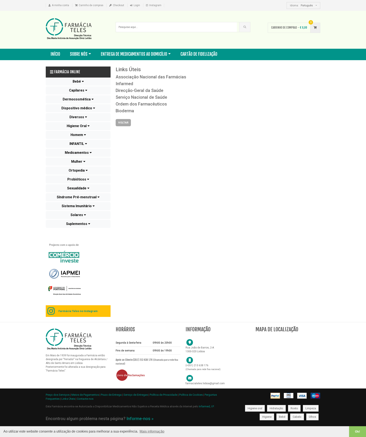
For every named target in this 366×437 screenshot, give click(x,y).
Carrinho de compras (91, 5)
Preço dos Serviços (57, 394)
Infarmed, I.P (206, 406)
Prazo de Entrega (111, 394)
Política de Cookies (191, 394)
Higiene (267, 416)
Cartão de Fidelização (198, 54)
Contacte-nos (85, 398)
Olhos (312, 416)
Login (137, 5)
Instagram (155, 5)
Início (55, 54)
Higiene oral (255, 408)
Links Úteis (68, 398)
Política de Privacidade (163, 394)
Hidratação (276, 408)
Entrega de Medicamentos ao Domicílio (134, 54)
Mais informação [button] (152, 431)
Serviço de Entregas (135, 394)
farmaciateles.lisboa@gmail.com (205, 383)
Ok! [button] (357, 431)
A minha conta (60, 5)
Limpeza (310, 408)
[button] (78, 82)
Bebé (282, 416)
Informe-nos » (140, 418)
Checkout (118, 5)
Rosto (294, 408)
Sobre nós (78, 54)
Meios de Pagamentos (85, 394)
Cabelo (297, 416)
